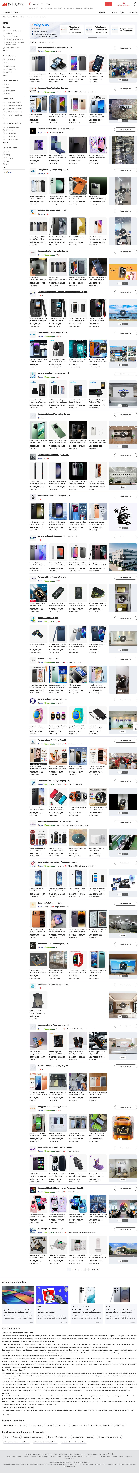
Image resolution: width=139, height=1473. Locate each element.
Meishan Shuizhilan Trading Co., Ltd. (52, 210)
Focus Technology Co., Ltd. (66, 1462)
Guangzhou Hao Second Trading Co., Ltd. (54, 495)
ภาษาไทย (114, 1456)
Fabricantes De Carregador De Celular (109, 1437)
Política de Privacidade (60, 1454)
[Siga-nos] (112, 1454)
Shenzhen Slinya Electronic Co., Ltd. (52, 699)
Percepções (102, 1454)
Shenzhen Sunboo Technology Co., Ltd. (53, 373)
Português (66, 1456)
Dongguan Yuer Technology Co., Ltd (52, 1107)
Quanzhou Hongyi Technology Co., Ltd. (53, 944)
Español (52, 1456)
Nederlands (102, 1456)
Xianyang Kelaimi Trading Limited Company (55, 129)
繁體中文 (33, 1456)
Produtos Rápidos (92, 1454)
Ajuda (114, 12)
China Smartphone (36, 1425)
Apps (122, 12)
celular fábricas (48, 8)
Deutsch (59, 1456)
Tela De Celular (8, 1425)
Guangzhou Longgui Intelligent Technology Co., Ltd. (58, 821)
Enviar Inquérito (125, 48)
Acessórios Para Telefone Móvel (101, 1425)
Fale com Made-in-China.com (77, 1454)
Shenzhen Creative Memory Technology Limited (57, 862)
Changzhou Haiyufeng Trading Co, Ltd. (53, 169)
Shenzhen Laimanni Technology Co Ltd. (54, 414)
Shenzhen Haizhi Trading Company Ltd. (54, 781)
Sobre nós (28, 1454)
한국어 (89, 1456)
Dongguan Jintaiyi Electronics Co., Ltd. (53, 1025)
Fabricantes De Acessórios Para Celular (74, 1442)
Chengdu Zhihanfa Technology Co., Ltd (53, 984)
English (20, 1456)
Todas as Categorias (11, 12)
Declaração (36, 1454)
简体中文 (26, 1456)
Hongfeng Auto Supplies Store (50, 903)
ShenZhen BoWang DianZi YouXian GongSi (55, 1147)
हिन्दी (108, 1456)
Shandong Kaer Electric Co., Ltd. (51, 1229)
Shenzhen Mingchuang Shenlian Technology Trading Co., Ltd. (62, 292)
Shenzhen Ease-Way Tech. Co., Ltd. (52, 740)
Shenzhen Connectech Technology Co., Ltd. (55, 47)
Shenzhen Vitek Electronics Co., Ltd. (52, 332)
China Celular (21, 1425)
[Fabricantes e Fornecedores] (13, 4)
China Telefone (120, 1425)
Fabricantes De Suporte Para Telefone (45, 1442)
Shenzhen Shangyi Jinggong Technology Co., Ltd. (58, 536)
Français (46, 1456)
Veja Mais (5, 1415)
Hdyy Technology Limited (48, 658)
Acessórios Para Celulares (79, 1425)
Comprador (101, 12)
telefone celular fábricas (82, 8)
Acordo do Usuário (47, 1454)
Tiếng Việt (127, 1456)
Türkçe (121, 1456)
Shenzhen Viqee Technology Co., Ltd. (53, 88)
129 (93, 1270)
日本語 (39, 1456)
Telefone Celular (61, 1425)
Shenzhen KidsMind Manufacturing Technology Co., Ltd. (60, 1188)
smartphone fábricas (60, 8)
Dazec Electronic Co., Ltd (48, 618)
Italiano (74, 1456)
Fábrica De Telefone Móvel (12, 1437)
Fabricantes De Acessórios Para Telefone (16, 1442)
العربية (95, 1456)
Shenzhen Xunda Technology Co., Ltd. (53, 1066)
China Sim (49, 1425)
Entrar (135, 5)
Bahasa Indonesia (69, 1458)
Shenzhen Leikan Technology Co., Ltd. (53, 455)
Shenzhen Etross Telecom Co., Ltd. (52, 577)
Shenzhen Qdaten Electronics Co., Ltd (53, 251)
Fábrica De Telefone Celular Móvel (57, 1437)
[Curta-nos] (108, 1454)
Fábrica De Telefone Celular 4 (33, 1437)
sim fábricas (70, 8)
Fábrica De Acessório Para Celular (82, 1437)
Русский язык (81, 1456)
